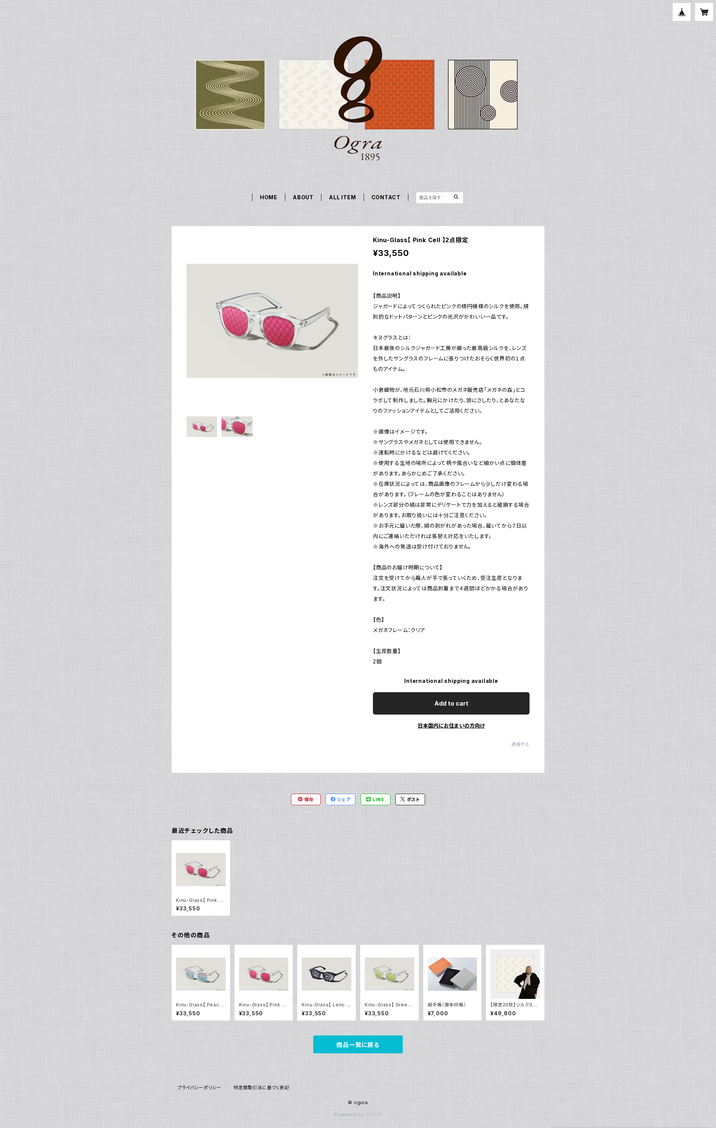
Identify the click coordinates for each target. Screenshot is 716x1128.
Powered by (349, 1114)
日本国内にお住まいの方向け (451, 725)
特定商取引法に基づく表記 (261, 1087)
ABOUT (303, 197)
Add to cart (451, 703)
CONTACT (386, 197)
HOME (268, 197)
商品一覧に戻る (358, 1045)
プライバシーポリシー (200, 1087)
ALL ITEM (342, 197)
